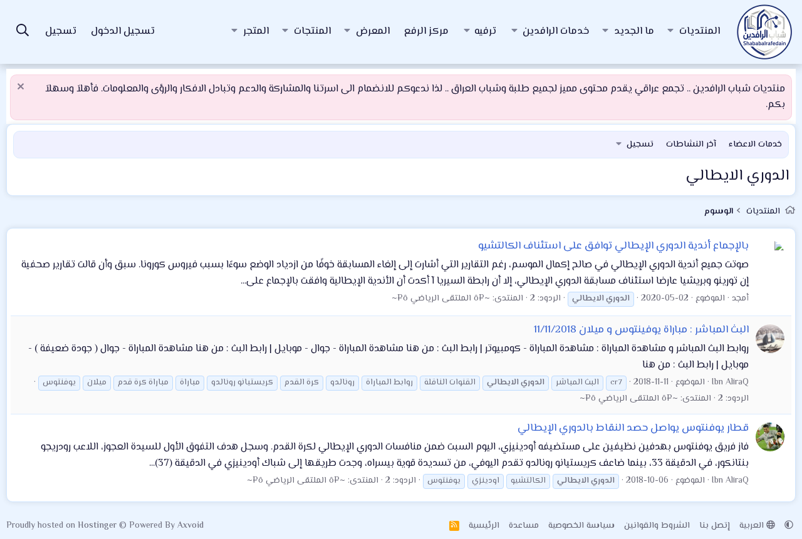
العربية (752, 526)
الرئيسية (484, 526)
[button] (670, 32)
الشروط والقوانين (657, 526)
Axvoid (190, 526)
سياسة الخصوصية (581, 526)
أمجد (740, 298)
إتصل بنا (714, 526)
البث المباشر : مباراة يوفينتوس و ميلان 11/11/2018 (641, 330)
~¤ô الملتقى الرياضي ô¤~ (441, 298)
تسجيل (640, 144)
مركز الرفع (426, 31)
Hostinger (98, 526)
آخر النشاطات (691, 144)
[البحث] (22, 32)
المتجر (256, 31)
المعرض (373, 31)
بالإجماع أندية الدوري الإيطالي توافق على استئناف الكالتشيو (613, 246)
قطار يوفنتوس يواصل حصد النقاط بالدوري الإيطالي (633, 428)
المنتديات (699, 31)
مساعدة (524, 526)
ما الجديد (634, 31)
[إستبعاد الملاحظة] (22, 88)
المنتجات (312, 31)
